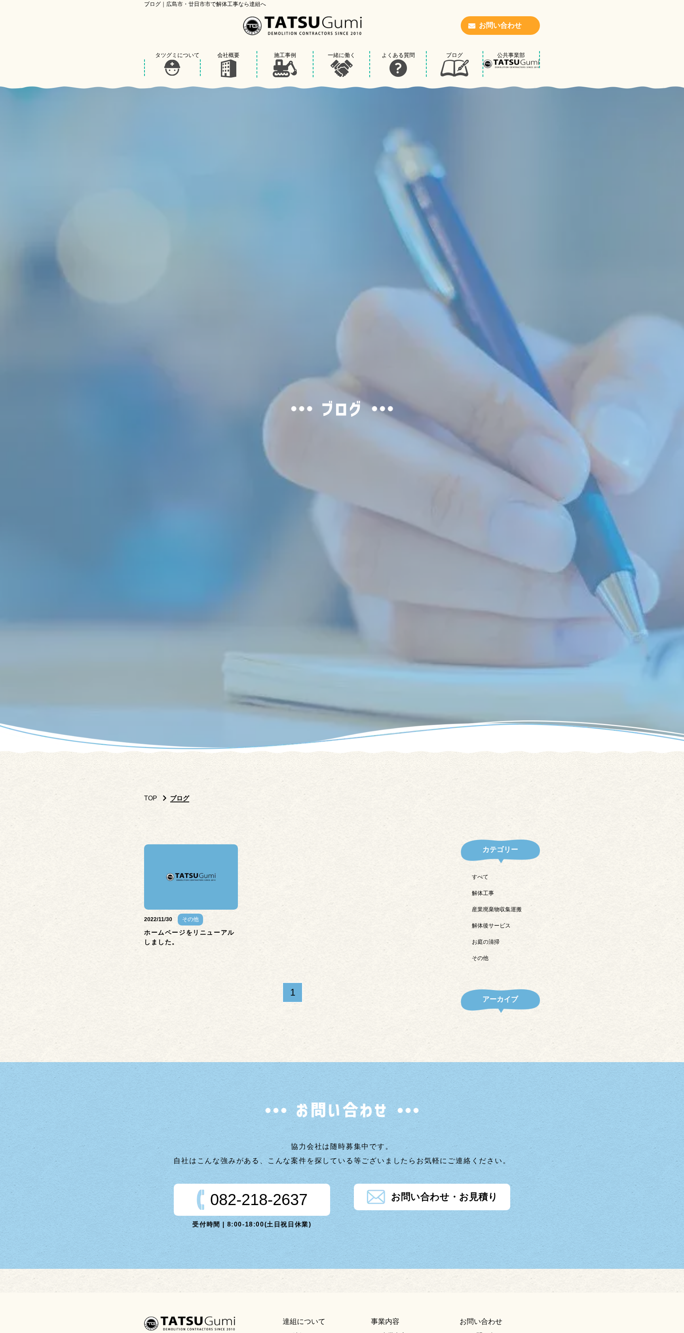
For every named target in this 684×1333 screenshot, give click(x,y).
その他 (480, 958)
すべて (480, 877)
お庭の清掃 (486, 942)
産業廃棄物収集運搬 (497, 909)
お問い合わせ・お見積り (444, 1196)
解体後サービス (491, 925)
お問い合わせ (500, 25)
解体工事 (483, 893)
